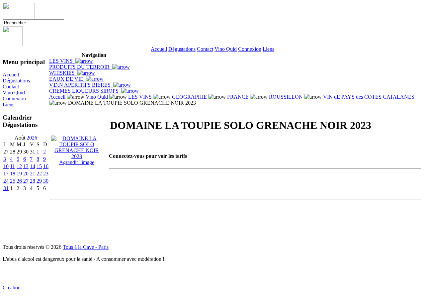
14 (32, 166)
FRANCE (238, 97)
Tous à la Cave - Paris (86, 247)
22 (39, 173)
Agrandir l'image (76, 162)
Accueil (159, 49)
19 (19, 173)
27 (26, 181)
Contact (205, 49)
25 (12, 181)
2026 (32, 138)
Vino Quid (225, 49)
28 (32, 181)
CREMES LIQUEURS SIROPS (85, 91)
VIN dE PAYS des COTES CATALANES (368, 97)
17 (6, 173)
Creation (12, 287)
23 (45, 173)
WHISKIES (63, 73)
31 (6, 188)
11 (12, 166)
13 (26, 166)
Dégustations (182, 49)
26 (19, 181)
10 (6, 166)
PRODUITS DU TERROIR (80, 67)
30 (45, 181)
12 (19, 166)
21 (32, 173)
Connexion (249, 49)
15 (39, 166)
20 (26, 173)
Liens (268, 49)
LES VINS (62, 61)
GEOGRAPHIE (189, 97)
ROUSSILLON (286, 97)
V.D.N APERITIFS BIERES (81, 85)
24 (6, 181)
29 (39, 181)
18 (12, 173)
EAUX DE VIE (67, 79)
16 (45, 166)
